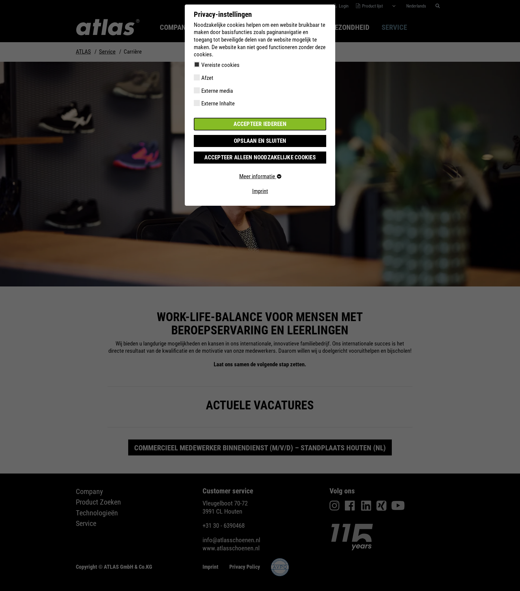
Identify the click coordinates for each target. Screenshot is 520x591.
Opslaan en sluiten (260, 140)
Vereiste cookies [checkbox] (220, 64)
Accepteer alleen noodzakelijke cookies (260, 157)
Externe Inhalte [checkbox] (218, 103)
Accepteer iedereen (260, 123)
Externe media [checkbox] (217, 90)
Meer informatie (257, 176)
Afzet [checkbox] (207, 77)
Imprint (260, 191)
